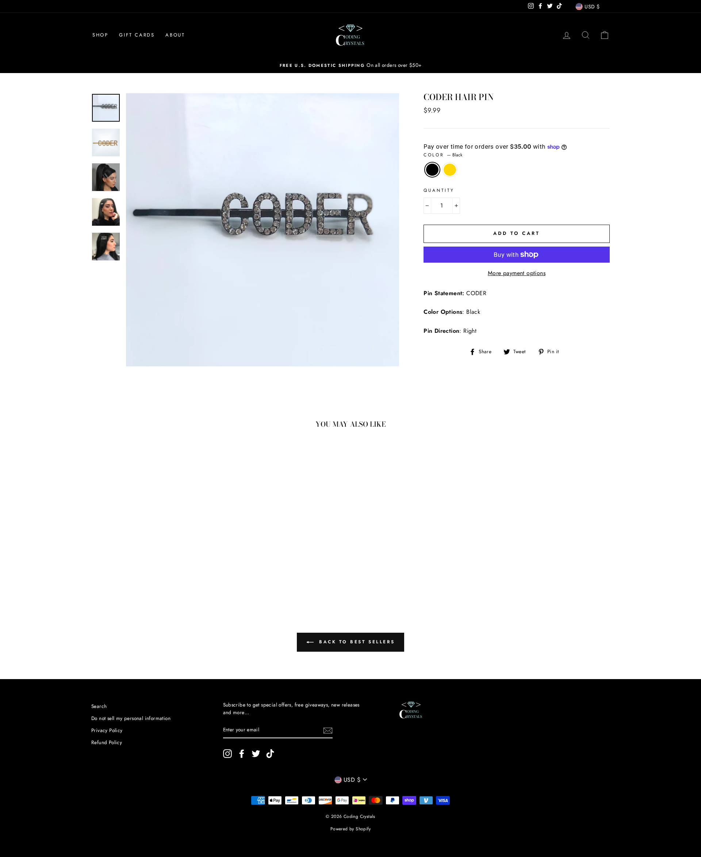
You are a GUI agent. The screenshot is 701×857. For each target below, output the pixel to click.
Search (99, 706)
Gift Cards (136, 34)
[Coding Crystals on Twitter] (256, 753)
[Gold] (144, 571)
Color (443, 155)
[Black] (134, 571)
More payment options (516, 273)
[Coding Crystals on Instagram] (227, 753)
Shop (100, 34)
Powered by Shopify (350, 829)
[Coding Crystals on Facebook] (241, 753)
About (175, 34)
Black (432, 170)
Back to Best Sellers (356, 641)
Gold (450, 170)
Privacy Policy (107, 730)
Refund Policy (106, 742)
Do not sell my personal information (131, 718)
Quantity (439, 190)
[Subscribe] (328, 730)
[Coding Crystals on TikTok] (270, 753)
